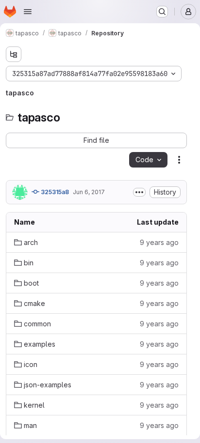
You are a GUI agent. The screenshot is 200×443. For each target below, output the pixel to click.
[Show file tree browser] (13, 54)
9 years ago (159, 242)
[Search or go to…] (162, 11)
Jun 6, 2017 (89, 192)
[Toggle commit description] (139, 192)
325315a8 (54, 192)
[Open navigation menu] (27, 11)
